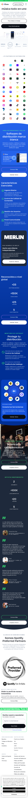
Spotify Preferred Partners (18, 749)
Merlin (15, 743)
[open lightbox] (14, 158)
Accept (14, 788)
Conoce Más (14, 462)
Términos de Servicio (19, 756)
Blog (3, 743)
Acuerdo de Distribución (20, 758)
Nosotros (4, 739)
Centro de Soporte (6, 756)
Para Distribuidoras (14, 26)
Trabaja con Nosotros (7, 741)
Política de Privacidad (17, 729)
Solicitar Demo (14, 175)
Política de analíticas (19, 774)
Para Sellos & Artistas (14, 21)
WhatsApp (4, 760)
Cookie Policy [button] (13, 784)
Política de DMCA (18, 760)
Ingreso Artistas (18, 4)
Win (15, 741)
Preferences (14, 794)
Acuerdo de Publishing (19, 765)
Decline (14, 791)
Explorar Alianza (14, 261)
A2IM (15, 745)
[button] (26, 4)
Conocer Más (14, 169)
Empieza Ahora (14, 467)
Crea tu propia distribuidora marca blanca (14, 0)
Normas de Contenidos (19, 771)
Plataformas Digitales (19, 739)
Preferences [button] (21, 785)
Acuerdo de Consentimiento (18, 768)
